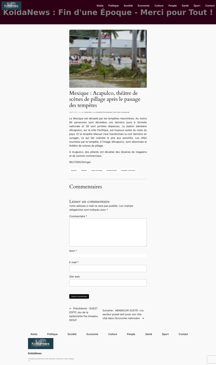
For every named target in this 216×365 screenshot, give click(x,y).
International (125, 112)
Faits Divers (117, 112)
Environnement (107, 112)
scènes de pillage (96, 170)
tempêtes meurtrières (128, 170)
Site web (74, 276)
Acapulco (74, 170)
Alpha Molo (88, 112)
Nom (73, 250)
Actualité (99, 112)
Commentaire (78, 216)
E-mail (74, 262)
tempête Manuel (111, 170)
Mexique (84, 170)
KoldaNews (35, 353)
